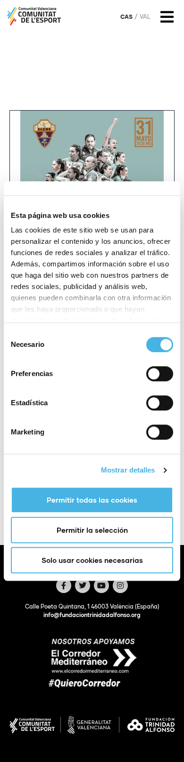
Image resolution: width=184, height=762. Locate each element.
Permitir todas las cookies (92, 500)
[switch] (159, 373)
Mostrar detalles (128, 470)
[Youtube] (101, 585)
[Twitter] (82, 585)
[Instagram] (120, 585)
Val (145, 17)
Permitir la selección (92, 530)
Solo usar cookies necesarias (92, 560)
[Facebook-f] (63, 585)
